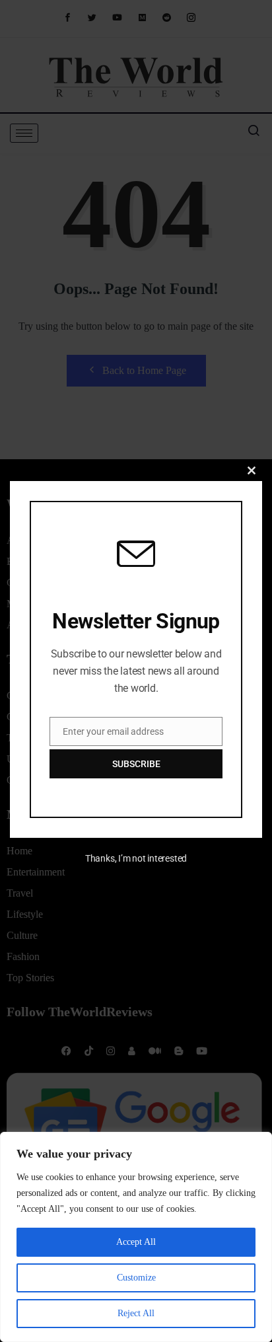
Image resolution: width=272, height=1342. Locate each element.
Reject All (136, 1313)
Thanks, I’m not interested (136, 858)
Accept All (136, 1242)
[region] (136, 1237)
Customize (136, 1278)
